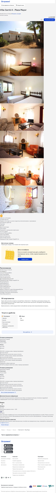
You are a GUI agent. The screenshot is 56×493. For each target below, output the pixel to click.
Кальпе (14, 430)
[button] (27, 35)
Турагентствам (41, 460)
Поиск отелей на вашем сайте (44, 464)
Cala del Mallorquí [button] (4, 272)
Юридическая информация (18, 467)
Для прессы (3, 464)
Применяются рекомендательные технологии (37, 491)
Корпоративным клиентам (43, 462)
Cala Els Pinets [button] (3, 275)
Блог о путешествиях (17, 462)
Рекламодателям (41, 467)
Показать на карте (16, 13)
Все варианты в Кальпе (8, 5)
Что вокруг (2, 271)
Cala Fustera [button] (3, 274)
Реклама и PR (41, 469)
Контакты (3, 460)
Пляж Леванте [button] (3, 286)
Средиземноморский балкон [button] (7, 291)
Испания (9, 430)
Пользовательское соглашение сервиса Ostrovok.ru (24, 471)
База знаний (15, 458)
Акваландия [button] (3, 283)
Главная (3, 430)
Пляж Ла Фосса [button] (4, 277)
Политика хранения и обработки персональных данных (13, 491)
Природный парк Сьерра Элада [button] (8, 280)
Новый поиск (21, 5)
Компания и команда (5, 458)
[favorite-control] (41, 19)
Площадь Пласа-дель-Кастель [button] (7, 292)
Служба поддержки (17, 460)
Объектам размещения (43, 458)
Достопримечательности (6, 278)
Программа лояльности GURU (19, 473)
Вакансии (3, 462)
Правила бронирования (18, 469)
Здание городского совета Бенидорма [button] (9, 289)
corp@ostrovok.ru (4, 422)
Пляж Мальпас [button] (3, 294)
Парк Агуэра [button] (3, 288)
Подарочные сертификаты (18, 475)
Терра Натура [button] (3, 285)
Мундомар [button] (2, 282)
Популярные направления (18, 464)
